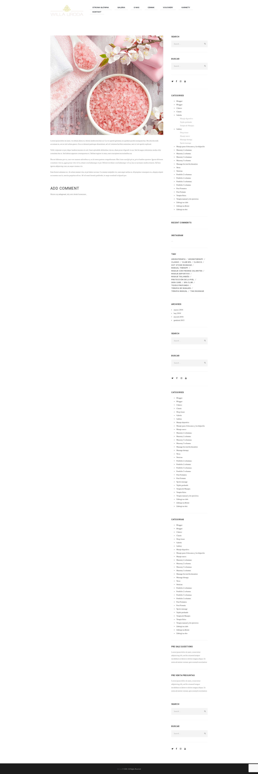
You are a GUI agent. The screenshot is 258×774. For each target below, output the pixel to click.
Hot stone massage (181, 265)
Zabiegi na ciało (182, 202)
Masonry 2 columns (183, 154)
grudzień (179, 320)
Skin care (176, 282)
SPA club (188, 282)
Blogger (179, 101)
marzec (178, 310)
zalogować (62, 194)
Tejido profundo (186, 122)
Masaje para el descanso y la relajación (190, 147)
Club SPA (186, 262)
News (178, 167)
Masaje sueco (185, 136)
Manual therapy (179, 268)
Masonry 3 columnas (184, 157)
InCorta (119, 769)
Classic (179, 112)
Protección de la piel (182, 280)
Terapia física (181, 195)
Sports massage (185, 143)
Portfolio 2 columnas (184, 174)
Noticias (179, 171)
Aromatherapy (195, 259)
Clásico (179, 108)
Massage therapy (186, 140)
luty (177, 313)
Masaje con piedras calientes (186, 271)
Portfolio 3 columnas (184, 181)
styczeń (178, 317)
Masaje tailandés (180, 277)
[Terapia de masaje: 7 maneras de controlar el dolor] (106, 85)
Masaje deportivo (186, 119)
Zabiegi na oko (181, 209)
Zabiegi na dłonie (182, 206)
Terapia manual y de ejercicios (187, 199)
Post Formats (181, 192)
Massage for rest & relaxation (187, 164)
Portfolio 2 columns (183, 178)
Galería (179, 115)
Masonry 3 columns (183, 161)
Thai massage (197, 291)
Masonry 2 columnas (184, 150)
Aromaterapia (178, 259)
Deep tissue (184, 133)
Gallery (179, 129)
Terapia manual (179, 291)
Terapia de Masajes (187, 126)
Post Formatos (181, 188)
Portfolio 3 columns (183, 185)
